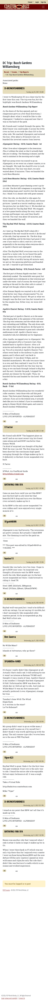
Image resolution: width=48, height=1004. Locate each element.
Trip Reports (24, 72)
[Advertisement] (24, 35)
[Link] (16, 421)
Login (37, 2)
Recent (6, 72)
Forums (14, 72)
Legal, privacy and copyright (9, 998)
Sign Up (43, 2)
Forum (30, 2)
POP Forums (6, 890)
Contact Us (22, 998)
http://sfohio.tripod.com (13, 474)
